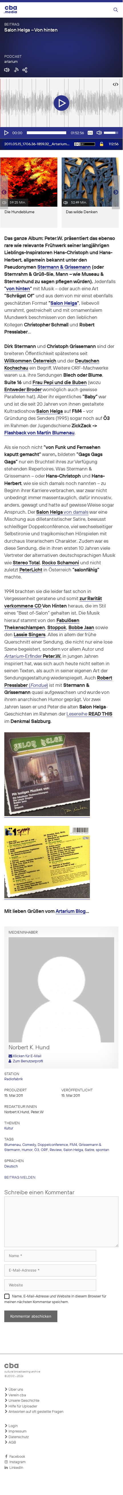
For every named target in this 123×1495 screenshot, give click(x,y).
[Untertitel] (90, 133)
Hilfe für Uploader (22, 1406)
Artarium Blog (71, 911)
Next (116, 192)
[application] (61, 132)
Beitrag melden (19, 1177)
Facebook (16, 1457)
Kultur (8, 1128)
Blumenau (12, 1145)
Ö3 (36, 1150)
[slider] (46, 132)
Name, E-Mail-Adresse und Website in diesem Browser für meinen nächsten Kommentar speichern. (55, 1299)
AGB (12, 1442)
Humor (27, 1150)
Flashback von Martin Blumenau (39, 433)
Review (56, 1150)
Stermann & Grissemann (64, 267)
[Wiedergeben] (6, 133)
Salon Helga (64, 303)
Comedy (29, 1145)
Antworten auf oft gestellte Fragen (35, 1412)
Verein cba (17, 1395)
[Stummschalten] (99, 133)
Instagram (17, 1462)
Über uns (15, 1390)
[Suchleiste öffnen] (115, 10)
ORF (44, 1150)
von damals (75, 512)
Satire (89, 1150)
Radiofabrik (13, 1079)
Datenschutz (18, 1437)
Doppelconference (53, 1145)
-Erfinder (32, 656)
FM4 (73, 1145)
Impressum (17, 1431)
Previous (3, 192)
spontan (102, 1150)
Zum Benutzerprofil (27, 1061)
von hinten (18, 289)
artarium (11, 62)
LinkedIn (15, 1468)
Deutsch (11, 1166)
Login (13, 1426)
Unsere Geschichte (23, 1401)
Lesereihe (77, 714)
